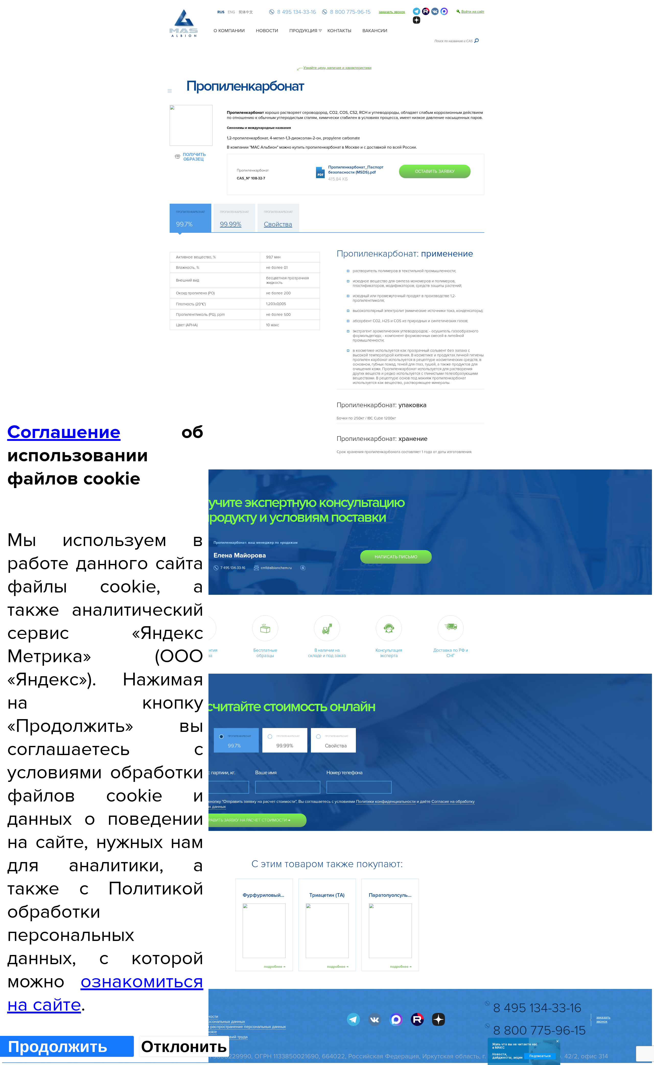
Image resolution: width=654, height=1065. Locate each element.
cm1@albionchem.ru (276, 568)
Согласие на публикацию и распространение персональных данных (222, 1026)
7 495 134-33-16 (232, 568)
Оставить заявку (434, 171)
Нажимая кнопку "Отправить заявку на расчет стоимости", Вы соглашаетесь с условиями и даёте (329, 804)
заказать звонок (392, 12)
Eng (231, 12)
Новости (267, 30)
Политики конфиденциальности (386, 801)
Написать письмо (396, 557)
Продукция (303, 30)
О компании (229, 30)
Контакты (339, 30)
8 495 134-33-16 (296, 12)
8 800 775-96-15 (350, 12)
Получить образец (194, 156)
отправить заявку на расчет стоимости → (245, 820)
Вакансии (375, 30)
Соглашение (64, 432)
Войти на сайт (472, 11)
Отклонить (184, 1046)
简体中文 (246, 12)
